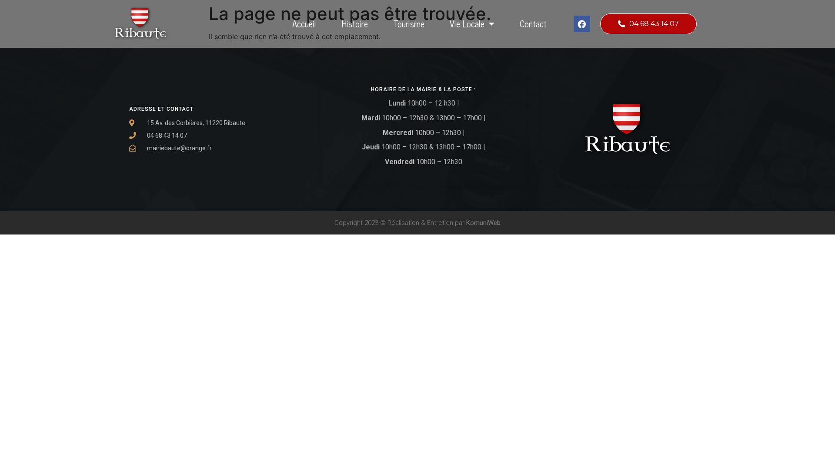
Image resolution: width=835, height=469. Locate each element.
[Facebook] (582, 24)
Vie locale (467, 24)
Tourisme (408, 24)
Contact (533, 24)
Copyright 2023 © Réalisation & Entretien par (417, 223)
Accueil (304, 24)
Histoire (354, 24)
